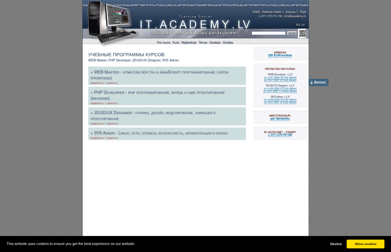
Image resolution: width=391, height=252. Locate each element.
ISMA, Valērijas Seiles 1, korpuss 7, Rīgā (279, 11)
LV (303, 24)
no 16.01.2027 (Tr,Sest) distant (280, 91)
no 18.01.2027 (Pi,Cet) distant (280, 80)
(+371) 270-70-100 (270, 16)
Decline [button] (336, 244)
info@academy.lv (295, 16)
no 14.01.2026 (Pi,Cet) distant (280, 77)
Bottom (320, 82)
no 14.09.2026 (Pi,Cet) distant (280, 88)
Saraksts (215, 42)
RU (298, 24)
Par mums (163, 42)
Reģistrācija (189, 42)
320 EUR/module (280, 55)
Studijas (228, 42)
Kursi (176, 42)
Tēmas (203, 42)
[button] (136, 244)
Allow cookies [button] (366, 244)
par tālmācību (280, 118)
